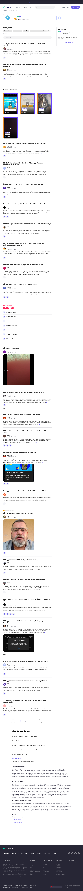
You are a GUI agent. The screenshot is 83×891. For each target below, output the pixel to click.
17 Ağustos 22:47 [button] (10, 227)
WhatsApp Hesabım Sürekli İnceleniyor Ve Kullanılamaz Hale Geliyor (15, 864)
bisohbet (26, 30)
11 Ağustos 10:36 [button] (10, 352)
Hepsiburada (45, 864)
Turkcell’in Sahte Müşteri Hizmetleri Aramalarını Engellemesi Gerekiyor (24, 44)
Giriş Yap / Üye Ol (65, 7)
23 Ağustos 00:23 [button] (10, 168)
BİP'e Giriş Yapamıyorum (11, 348)
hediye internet (7, 30)
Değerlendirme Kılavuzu (26, 887)
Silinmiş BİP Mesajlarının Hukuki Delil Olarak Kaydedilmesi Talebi (25, 661)
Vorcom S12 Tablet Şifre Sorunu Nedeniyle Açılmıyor (13, 873)
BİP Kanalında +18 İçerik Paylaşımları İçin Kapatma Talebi (23, 264)
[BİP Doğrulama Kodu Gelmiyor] (10, 128)
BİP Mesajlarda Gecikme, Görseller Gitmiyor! (18, 513)
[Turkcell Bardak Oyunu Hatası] (27, 104)
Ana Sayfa (5, 10)
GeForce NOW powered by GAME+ (35, 871)
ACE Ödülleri (24, 853)
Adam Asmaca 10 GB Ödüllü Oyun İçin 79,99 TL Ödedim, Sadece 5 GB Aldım (26, 600)
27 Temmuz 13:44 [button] (10, 605)
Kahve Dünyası (59, 871)
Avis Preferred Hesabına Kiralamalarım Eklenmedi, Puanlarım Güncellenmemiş (15, 867)
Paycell (31, 873)
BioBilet (31, 867)
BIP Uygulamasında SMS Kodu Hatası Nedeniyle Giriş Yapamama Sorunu (25, 621)
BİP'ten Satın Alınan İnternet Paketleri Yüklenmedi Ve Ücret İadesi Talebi (26, 431)
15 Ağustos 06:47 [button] (10, 288)
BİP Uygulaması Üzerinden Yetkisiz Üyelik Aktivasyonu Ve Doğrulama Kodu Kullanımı (23, 244)
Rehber (32, 853)
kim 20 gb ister (17, 30)
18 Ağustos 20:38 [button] (10, 208)
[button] (19, 16)
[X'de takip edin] (69, 853)
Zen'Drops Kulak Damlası (60, 874)
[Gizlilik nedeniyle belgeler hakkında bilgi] (4, 58)
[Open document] (4, 217)
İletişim (55, 853)
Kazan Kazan (32, 865)
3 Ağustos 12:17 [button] (10, 456)
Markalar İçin (15, 853)
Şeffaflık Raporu (41, 853)
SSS (49, 853)
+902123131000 (17, 819)
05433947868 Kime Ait (8, 865)
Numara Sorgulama (46, 871)
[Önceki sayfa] (13, 721)
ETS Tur (44, 873)
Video (30, 7)
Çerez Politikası (15, 887)
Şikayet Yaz (76, 7)
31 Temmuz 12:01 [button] (10, 495)
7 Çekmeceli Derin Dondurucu (74, 862)
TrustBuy (66, 887)
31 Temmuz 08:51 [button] (10, 517)
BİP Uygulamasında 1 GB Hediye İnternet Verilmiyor (21, 560)
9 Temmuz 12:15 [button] (10, 706)
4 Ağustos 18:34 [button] (10, 436)
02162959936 (58, 865)
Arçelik (44, 865)
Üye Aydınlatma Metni (8, 885)
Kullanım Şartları (32, 885)
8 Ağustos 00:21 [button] (10, 396)
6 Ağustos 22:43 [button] (10, 418)
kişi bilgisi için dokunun (47, 30)
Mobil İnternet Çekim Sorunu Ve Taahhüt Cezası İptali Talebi (14, 862)
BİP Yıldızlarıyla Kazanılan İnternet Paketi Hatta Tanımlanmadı (24, 143)
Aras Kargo (45, 868)
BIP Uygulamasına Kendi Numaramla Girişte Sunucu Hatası (23, 392)
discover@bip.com (18, 822)
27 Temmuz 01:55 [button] (10, 626)
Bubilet (31, 862)
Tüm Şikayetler (6, 877)
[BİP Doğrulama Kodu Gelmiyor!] (44, 104)
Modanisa (44, 862)
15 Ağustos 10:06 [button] (10, 268)
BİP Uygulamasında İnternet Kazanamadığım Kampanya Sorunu (25, 681)
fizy (30, 864)
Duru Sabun (58, 864)
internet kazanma (35, 30)
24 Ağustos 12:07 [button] (10, 70)
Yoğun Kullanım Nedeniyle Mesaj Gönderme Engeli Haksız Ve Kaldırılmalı (24, 65)
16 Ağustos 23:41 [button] (10, 249)
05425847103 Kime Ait (7, 871)
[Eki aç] (18, 369)
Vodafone (44, 874)
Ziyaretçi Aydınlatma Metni (21, 885)
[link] (4, 408)
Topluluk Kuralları (7, 887)
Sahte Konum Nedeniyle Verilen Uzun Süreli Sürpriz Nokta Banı (25, 204)
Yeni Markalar (32, 879)
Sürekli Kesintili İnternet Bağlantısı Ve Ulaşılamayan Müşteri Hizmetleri (15, 868)
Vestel (44, 867)
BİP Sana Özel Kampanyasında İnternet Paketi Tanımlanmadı (24, 579)
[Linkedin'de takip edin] (79, 853)
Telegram (31, 874)
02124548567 (58, 867)
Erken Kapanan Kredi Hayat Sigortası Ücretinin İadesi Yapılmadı (15, 874)
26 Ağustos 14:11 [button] (10, 49)
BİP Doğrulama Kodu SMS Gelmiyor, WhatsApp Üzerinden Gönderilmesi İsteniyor (23, 163)
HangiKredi (32, 870)
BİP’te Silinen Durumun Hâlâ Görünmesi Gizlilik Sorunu (22, 414)
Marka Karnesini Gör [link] (69, 42)
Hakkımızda (6, 853)
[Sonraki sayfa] (40, 721)
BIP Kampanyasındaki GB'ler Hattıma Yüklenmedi (20, 452)
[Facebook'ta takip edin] (75, 853)
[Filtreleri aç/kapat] (51, 34)
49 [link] (32, 721)
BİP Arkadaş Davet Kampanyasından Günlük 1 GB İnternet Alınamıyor (27, 224)
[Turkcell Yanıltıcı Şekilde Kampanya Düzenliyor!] (10, 104)
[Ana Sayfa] (8, 7)
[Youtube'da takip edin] (72, 853)
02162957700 (59, 870)
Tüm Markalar (32, 877)
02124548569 (58, 862)
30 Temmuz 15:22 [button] (10, 583)
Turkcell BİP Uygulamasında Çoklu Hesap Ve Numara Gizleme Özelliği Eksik (24, 701)
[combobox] (45, 7)
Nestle (57, 873)
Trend (25, 7)
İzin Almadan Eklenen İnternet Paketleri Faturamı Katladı (23, 184)
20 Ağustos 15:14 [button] (10, 188)
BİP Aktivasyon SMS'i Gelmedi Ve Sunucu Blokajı (20, 284)
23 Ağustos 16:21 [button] (10, 147)
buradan (27, 761)
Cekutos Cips (58, 868)
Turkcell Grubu (11, 10)
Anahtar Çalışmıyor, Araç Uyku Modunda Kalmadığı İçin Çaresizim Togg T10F (15, 870)
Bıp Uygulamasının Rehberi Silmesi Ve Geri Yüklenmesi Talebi (24, 491)
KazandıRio (32, 868)
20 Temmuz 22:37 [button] (10, 665)
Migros (44, 870)
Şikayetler (18, 7)
